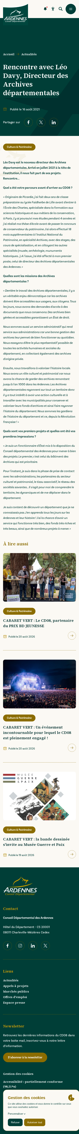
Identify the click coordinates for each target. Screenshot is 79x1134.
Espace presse (14, 1002)
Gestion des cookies (18, 1074)
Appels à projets (15, 986)
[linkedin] (53, 122)
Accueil (8, 54)
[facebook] (28, 122)
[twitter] (41, 122)
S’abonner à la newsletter (25, 1057)
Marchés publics (16, 991)
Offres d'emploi (15, 997)
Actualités (29, 54)
